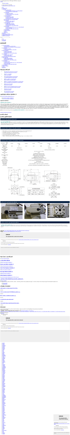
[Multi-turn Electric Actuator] (4, 258)
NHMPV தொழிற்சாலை (6, 35)
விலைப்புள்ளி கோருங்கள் (4, 309)
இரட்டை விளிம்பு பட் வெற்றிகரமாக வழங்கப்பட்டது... (8, 295)
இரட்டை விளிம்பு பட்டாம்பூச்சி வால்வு (9, 79)
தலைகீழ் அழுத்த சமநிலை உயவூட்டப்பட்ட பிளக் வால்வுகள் (13, 62)
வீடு (2, 7)
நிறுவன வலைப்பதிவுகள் (6, 33)
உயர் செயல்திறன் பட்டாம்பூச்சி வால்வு (11, 11)
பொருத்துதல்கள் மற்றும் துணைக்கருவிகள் (11, 19)
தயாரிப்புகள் (4, 39)
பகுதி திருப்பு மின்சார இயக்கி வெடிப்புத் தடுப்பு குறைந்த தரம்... (11, 278)
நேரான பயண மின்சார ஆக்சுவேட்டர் (7, 264)
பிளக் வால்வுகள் (6, 26)
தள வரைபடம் (31, 310)
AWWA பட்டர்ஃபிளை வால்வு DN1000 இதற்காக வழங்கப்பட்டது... (10, 291)
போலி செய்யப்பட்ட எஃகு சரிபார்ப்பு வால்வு (12, 18)
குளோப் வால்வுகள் (7, 22)
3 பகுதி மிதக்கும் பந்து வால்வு (8, 92)
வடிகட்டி (5, 31)
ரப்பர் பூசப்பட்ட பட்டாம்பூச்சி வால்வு (42, 311)
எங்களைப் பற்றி (4, 8)
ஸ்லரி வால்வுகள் (6, 29)
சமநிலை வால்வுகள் (7, 30)
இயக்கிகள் (6, 32)
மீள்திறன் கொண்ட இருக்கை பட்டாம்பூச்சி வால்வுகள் (14, 10)
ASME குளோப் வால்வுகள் (10, 23)
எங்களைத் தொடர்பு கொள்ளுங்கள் (7, 34)
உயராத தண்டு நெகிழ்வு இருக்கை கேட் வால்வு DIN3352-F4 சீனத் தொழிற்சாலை (16, 230)
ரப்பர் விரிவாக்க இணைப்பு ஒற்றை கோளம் (10, 77)
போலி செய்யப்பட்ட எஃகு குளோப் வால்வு (12, 25)
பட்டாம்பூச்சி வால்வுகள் (5, 45)
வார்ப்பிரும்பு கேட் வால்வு (9, 21)
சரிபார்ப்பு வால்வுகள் (7, 15)
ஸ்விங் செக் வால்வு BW (4, 311)
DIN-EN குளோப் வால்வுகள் (10, 24)
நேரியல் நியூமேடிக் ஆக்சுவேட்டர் (6, 275)
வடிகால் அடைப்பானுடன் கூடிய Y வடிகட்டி (10, 72)
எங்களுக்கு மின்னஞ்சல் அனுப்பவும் (5, 112)
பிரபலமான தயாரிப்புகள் (25, 310)
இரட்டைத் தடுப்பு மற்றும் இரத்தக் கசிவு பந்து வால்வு (12, 87)
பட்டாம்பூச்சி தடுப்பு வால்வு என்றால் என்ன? (7, 299)
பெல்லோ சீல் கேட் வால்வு (12, 311)
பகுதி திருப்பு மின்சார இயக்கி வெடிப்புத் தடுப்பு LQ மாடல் (12, 231)
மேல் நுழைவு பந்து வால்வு (8, 84)
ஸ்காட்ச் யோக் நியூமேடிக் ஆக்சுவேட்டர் (7, 267)
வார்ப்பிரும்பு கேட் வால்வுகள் (8, 54)
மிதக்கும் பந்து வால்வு (9, 13)
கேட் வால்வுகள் (6, 20)
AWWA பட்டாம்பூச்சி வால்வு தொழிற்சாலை (22, 311)
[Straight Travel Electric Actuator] (6, 262)
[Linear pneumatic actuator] (5, 273)
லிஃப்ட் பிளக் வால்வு (9, 27)
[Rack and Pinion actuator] (6, 269)
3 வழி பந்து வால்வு (7, 61)
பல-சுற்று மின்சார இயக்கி (5, 260)
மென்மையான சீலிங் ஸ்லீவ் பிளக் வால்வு (12, 28)
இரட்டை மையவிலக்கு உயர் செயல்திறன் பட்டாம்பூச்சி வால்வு (13, 82)
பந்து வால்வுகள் (6, 12)
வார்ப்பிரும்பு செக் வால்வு (10, 16)
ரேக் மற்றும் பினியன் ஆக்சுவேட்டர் (6, 271)
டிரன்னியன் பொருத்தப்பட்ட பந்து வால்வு (12, 14)
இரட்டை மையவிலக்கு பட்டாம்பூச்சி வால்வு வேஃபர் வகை (56, 311)
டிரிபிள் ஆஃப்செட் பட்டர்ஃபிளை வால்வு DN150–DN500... (9, 288)
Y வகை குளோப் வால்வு (33, 311)
